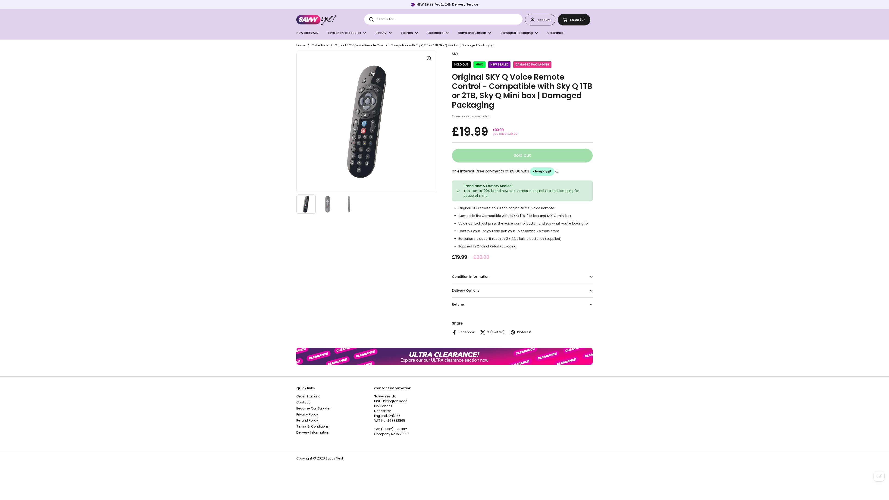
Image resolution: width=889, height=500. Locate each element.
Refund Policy (307, 420)
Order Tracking (308, 396)
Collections (320, 45)
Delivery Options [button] (465, 290)
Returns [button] (458, 304)
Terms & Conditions (312, 426)
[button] (574, 19)
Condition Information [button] (470, 276)
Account (544, 20)
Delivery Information (312, 432)
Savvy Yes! (334, 458)
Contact (303, 402)
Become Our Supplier (313, 408)
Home (300, 45)
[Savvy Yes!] (316, 19)
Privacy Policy (307, 414)
